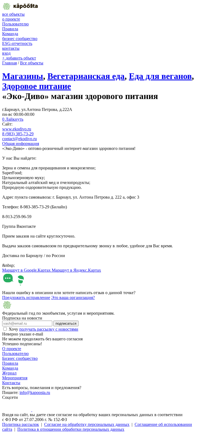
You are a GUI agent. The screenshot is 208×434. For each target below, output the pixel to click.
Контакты (11, 382)
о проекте (11, 19)
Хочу (43, 329)
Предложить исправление (26, 297)
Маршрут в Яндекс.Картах (76, 270)
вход (6, 53)
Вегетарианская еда (86, 76)
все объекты (13, 14)
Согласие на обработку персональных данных (86, 424)
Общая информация (20, 143)
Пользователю (15, 24)
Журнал (9, 373)
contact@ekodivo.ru (19, 138)
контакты (11, 48)
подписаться (66, 323)
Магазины (22, 76)
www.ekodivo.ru (16, 129)
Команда (10, 33)
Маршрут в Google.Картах (27, 270)
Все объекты (31, 63)
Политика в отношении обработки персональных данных (70, 429)
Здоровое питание (36, 86)
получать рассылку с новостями (48, 329)
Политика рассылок (20, 424)
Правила (10, 29)
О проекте (11, 348)
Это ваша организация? (73, 297)
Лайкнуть (12, 119)
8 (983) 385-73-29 (18, 133)
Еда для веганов (160, 76)
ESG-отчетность (17, 43)
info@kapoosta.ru (35, 392)
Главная (9, 63)
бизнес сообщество (19, 38)
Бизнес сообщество (20, 358)
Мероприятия (14, 378)
